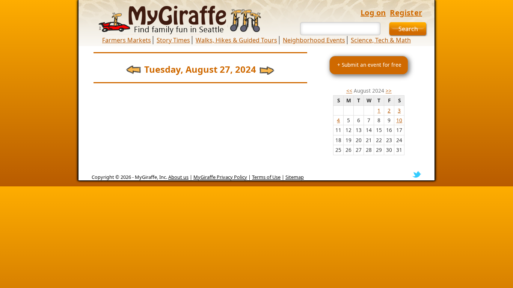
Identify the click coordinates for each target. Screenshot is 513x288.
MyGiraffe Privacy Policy (220, 177)
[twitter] (416, 173)
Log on (373, 13)
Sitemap (294, 177)
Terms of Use (266, 177)
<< (349, 90)
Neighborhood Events (314, 40)
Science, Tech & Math (381, 40)
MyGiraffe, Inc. (151, 177)
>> (389, 90)
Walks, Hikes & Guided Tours (236, 40)
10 (399, 120)
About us (178, 177)
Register (406, 13)
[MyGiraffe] (176, 20)
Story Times (173, 40)
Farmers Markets (126, 40)
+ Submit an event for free (369, 64)
